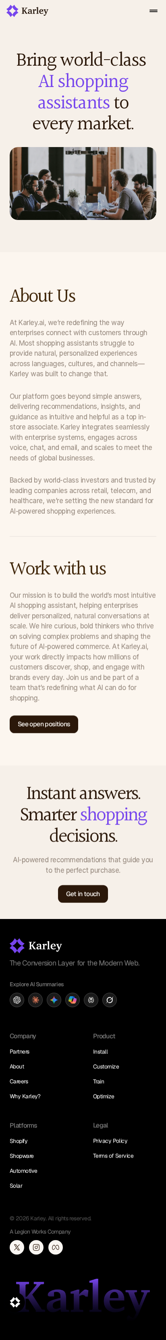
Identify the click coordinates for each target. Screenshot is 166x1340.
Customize (106, 1066)
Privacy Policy (110, 1141)
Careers (19, 1081)
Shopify (18, 1141)
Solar (16, 1185)
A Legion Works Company (40, 1231)
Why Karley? (25, 1096)
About (17, 1066)
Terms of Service (113, 1156)
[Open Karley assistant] (15, 1302)
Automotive (23, 1170)
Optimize (103, 1096)
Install (100, 1051)
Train (98, 1081)
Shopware (22, 1156)
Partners (19, 1051)
